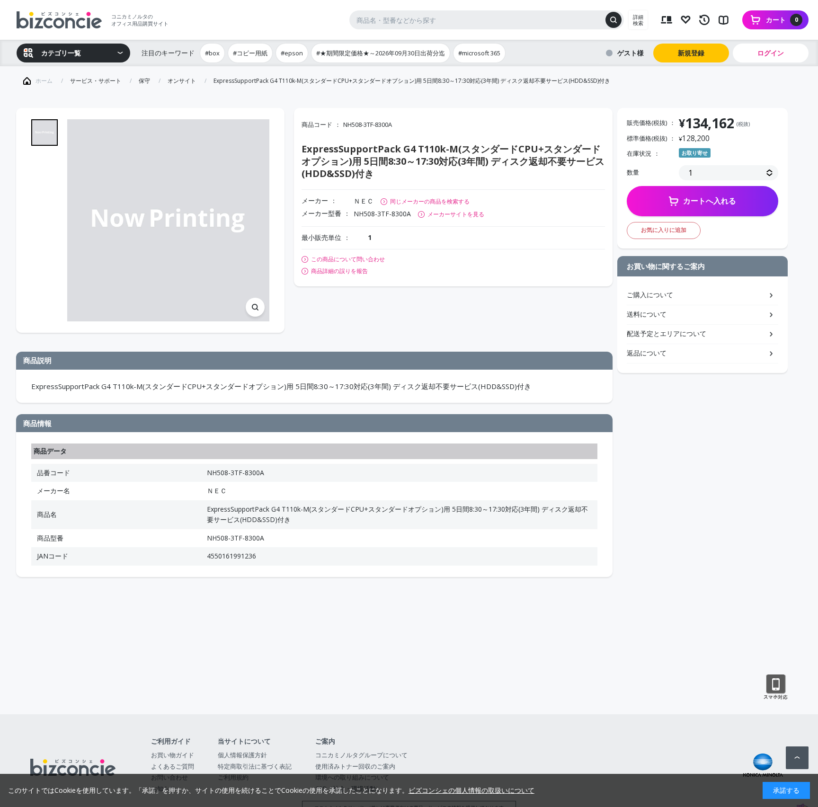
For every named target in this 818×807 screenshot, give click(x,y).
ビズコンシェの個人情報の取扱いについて (471, 790)
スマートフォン (776, 687)
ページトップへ (797, 757)
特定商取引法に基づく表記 (255, 766)
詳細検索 (638, 20)
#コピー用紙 (250, 53)
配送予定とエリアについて (666, 333)
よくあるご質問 (172, 766)
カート (782, 19)
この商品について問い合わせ (348, 259)
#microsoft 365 (479, 53)
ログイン (770, 52)
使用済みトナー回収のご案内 (355, 766)
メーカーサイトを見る (455, 214)
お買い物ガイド (172, 755)
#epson (292, 53)
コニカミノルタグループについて (361, 755)
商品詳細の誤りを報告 (339, 271)
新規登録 (691, 52)
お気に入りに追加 (663, 230)
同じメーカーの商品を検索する (430, 201)
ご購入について (650, 294)
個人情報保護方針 (242, 755)
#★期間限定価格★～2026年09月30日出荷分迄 (380, 53)
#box (212, 53)
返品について (647, 352)
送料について (647, 314)
